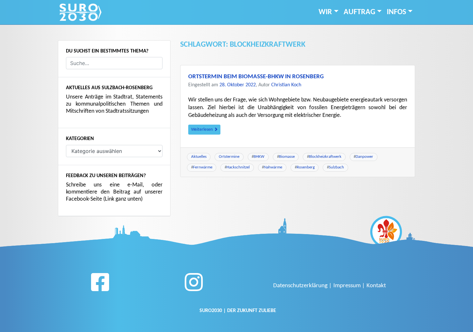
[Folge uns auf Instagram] (194, 284)
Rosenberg (306, 167)
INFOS (396, 12)
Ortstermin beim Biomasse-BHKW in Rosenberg (256, 77)
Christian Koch (286, 85)
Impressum (347, 286)
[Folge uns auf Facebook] (100, 284)
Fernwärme (202, 167)
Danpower (364, 157)
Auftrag (359, 12)
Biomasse (287, 157)
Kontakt (376, 286)
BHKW (259, 157)
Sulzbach (336, 167)
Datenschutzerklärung (300, 286)
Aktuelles (199, 157)
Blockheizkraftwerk (325, 157)
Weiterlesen (202, 129)
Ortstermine (229, 157)
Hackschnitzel (238, 167)
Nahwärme (273, 167)
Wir (325, 12)
